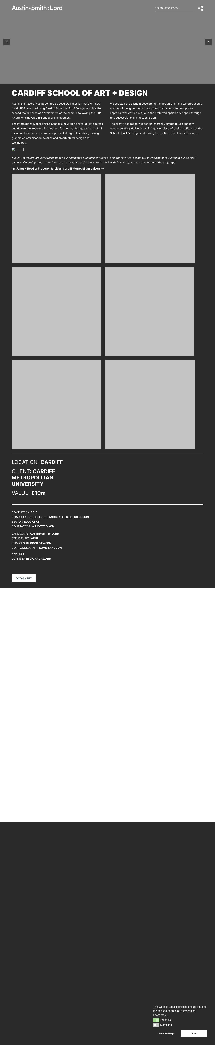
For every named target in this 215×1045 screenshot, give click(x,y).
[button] (200, 8)
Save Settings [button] (166, 1033)
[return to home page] (37, 9)
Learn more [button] (160, 1015)
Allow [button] (194, 1033)
